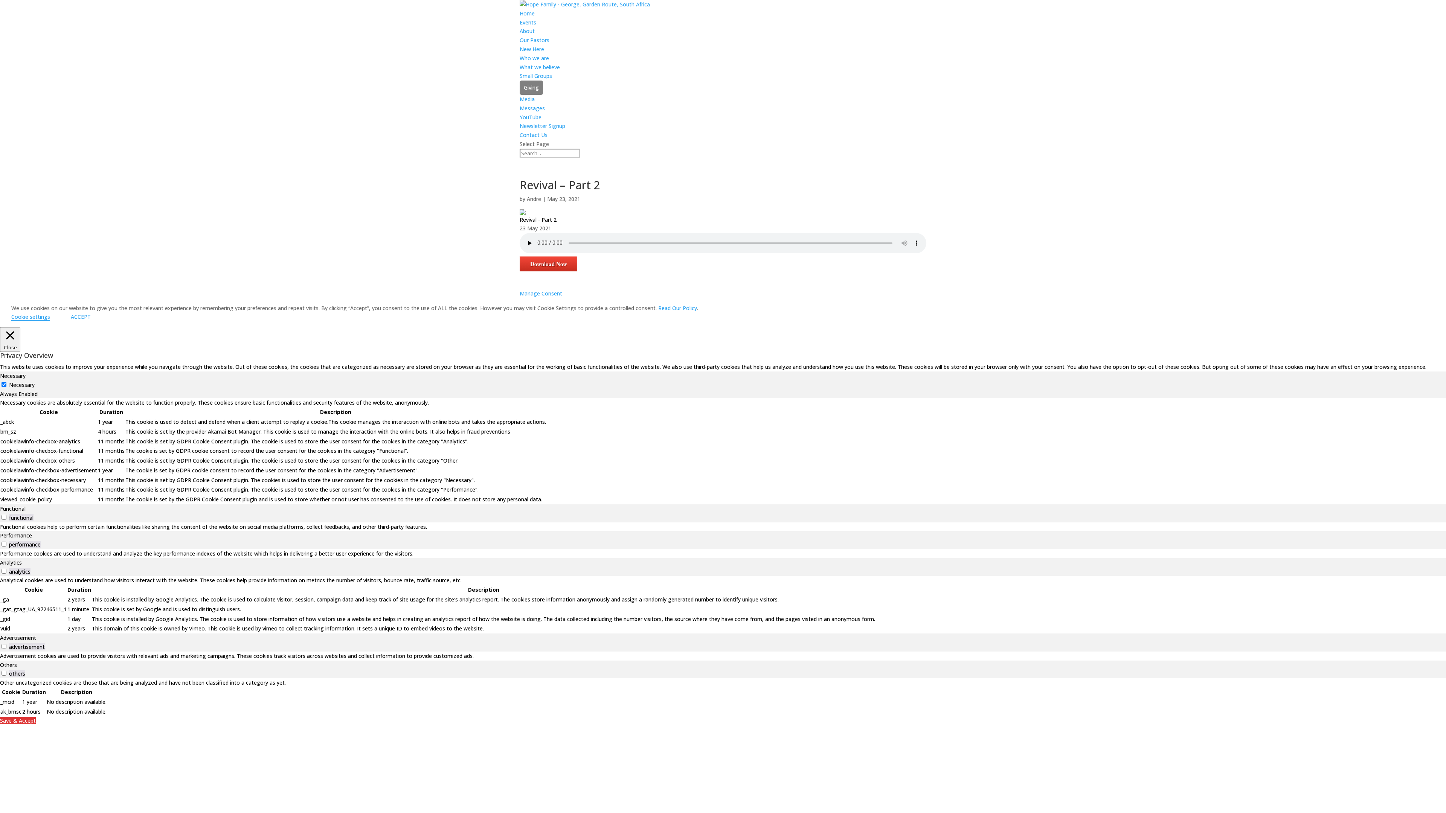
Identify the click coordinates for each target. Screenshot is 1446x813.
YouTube (530, 117)
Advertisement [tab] (18, 637)
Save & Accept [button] (18, 720)
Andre (534, 198)
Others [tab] (8, 664)
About (527, 31)
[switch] (4, 517)
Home (527, 13)
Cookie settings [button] (30, 316)
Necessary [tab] (13, 375)
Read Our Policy (677, 308)
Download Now (548, 264)
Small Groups (536, 75)
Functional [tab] (13, 508)
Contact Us (534, 135)
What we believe (540, 67)
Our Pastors (534, 40)
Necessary (22, 384)
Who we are (534, 58)
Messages (532, 108)
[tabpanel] (723, 451)
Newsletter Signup (542, 125)
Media (527, 99)
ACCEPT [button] (81, 316)
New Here (532, 49)
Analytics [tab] (11, 562)
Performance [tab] (16, 535)
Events (528, 22)
